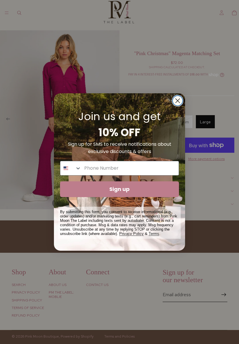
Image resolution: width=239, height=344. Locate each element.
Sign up (119, 189)
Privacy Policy (131, 233)
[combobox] (70, 168)
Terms (154, 233)
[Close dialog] (178, 101)
